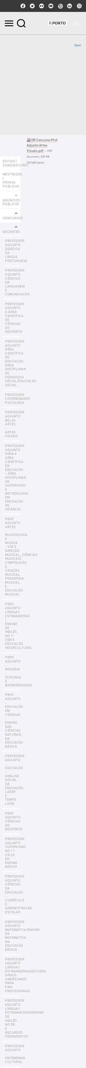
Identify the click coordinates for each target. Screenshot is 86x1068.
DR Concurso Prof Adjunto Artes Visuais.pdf (42, 145)
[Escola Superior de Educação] (64, 23)
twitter (32, 6)
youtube (50, 6)
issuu (60, 6)
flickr (41, 6)
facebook (23, 6)
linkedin (69, 6)
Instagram (78, 6)
